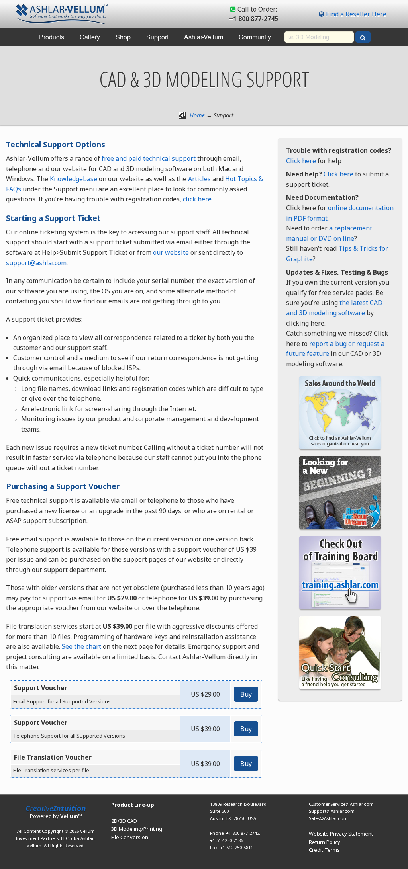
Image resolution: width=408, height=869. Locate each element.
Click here (301, 160)
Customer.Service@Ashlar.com (341, 804)
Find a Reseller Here (356, 14)
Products (51, 36)
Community (255, 36)
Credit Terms (324, 849)
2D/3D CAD (124, 820)
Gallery (90, 36)
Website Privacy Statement (341, 833)
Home (197, 115)
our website (171, 252)
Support (157, 36)
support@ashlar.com (36, 262)
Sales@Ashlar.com (328, 818)
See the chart (81, 646)
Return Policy (324, 842)
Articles (199, 178)
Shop (123, 36)
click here (197, 199)
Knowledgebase (73, 178)
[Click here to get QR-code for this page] (182, 115)
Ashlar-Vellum (203, 36)
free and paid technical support (149, 158)
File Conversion (129, 837)
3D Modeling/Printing (136, 828)
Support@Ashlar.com (332, 811)
